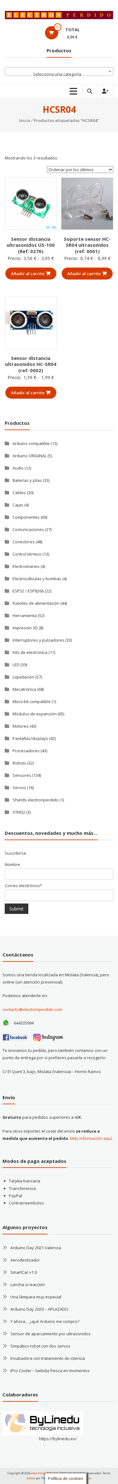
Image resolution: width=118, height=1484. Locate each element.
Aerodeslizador (25, 1260)
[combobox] (59, 71)
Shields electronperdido (36, 800)
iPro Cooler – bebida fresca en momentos (50, 1370)
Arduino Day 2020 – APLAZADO (39, 1309)
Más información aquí (91, 1138)
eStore (31, 1478)
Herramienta (25, 615)
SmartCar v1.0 (23, 1272)
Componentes (26, 517)
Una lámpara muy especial (35, 1297)
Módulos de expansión (35, 714)
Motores (21, 726)
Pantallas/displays (30, 738)
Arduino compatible (31, 443)
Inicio (24, 120)
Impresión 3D (25, 628)
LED (16, 664)
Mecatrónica (24, 689)
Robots (19, 763)
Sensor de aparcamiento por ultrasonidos (50, 1334)
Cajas (18, 505)
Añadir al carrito (27, 273)
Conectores (24, 542)
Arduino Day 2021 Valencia (35, 1247)
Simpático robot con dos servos (40, 1346)
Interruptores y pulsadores (38, 640)
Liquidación (23, 677)
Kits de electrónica (30, 652)
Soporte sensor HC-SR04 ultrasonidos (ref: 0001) (87, 245)
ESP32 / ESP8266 (28, 591)
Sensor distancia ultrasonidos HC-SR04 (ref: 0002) (30, 364)
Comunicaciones (28, 529)
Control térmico (27, 554)
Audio (18, 468)
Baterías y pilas (27, 480)
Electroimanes (26, 566)
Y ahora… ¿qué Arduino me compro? (44, 1321)
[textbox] (59, 73)
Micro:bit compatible (32, 701)
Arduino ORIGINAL (30, 456)
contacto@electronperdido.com (32, 1009)
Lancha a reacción (27, 1284)
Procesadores (26, 751)
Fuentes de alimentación (36, 603)
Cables (19, 492)
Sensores (22, 775)
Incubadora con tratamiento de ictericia (47, 1358)
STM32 (19, 812)
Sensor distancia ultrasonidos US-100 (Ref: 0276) (31, 245)
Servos (19, 787)
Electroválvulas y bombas (37, 578)
